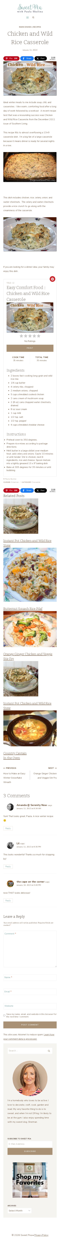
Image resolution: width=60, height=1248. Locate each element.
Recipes (37, 27)
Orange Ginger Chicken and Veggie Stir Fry (45, 773)
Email (7, 991)
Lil (18, 843)
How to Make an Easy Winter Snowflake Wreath (14, 775)
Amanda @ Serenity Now (32, 805)
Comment (10, 933)
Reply (8, 828)
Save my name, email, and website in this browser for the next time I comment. (31, 1015)
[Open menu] (27, 17)
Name (8, 977)
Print (30, 348)
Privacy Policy (41, 1235)
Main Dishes (25, 27)
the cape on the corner (31, 881)
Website (8, 1006)
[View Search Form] (33, 17)
